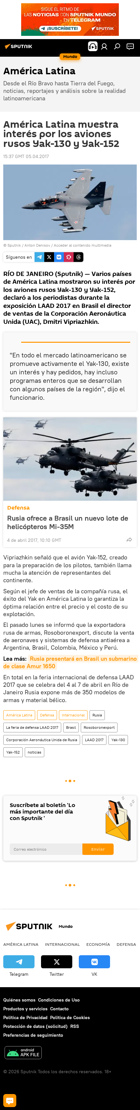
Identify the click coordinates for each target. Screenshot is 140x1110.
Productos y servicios (25, 1009)
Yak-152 (13, 752)
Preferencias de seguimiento (33, 1035)
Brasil (71, 727)
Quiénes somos (19, 1000)
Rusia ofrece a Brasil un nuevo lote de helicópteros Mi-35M (67, 522)
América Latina (19, 715)
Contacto (59, 1009)
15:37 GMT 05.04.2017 (26, 156)
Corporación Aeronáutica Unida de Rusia (41, 739)
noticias (34, 752)
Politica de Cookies (70, 1017)
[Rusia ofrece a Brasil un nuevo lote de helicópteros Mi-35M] (70, 459)
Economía (98, 944)
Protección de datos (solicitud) (35, 1026)
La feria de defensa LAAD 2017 (32, 727)
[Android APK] (23, 1053)
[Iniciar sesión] (104, 46)
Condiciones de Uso (59, 1000)
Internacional (73, 715)
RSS (74, 1026)
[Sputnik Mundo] (19, 49)
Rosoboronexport (99, 727)
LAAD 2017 (94, 739)
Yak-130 (118, 739)
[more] (129, 539)
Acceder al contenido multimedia (82, 245)
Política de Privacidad (25, 1017)
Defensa (18, 508)
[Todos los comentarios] (9, 1100)
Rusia (97, 715)
